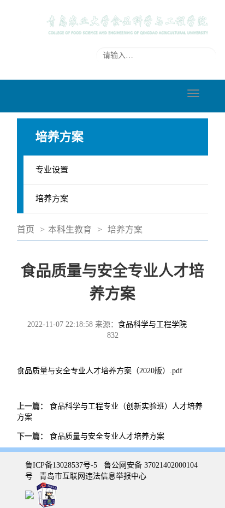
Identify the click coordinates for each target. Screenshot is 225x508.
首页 (25, 229)
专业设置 (51, 169)
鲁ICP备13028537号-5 (61, 465)
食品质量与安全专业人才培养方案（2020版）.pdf (99, 371)
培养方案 (51, 198)
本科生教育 (70, 229)
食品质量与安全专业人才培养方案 (107, 436)
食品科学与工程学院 (152, 324)
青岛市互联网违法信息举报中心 (92, 476)
